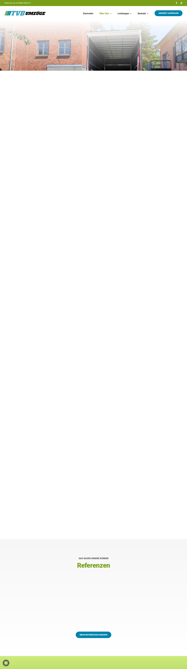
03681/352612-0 (24, 3)
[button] (6, 663)
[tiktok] (181, 3)
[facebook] (176, 3)
